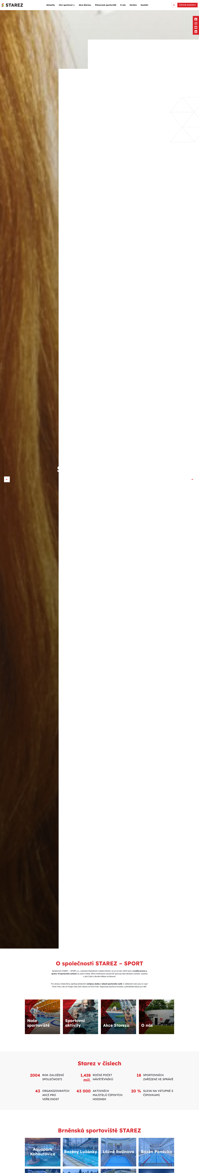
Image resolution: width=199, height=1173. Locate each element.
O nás (123, 5)
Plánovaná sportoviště (105, 5)
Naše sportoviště (38, 1024)
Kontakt (144, 5)
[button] (7, 479)
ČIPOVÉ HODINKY (187, 5)
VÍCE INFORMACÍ (98, 490)
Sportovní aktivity (75, 1024)
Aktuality (50, 5)
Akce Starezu (85, 5)
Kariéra (133, 5)
